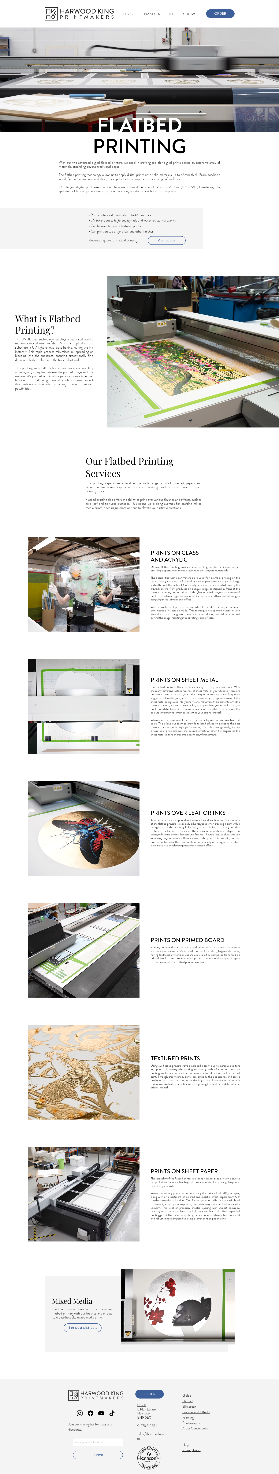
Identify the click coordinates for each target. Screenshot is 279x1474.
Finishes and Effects (196, 1412)
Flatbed (187, 1401)
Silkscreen (189, 1406)
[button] (152, 14)
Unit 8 (141, 1405)
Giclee (186, 1395)
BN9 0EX (144, 1417)
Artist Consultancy (195, 1428)
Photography (191, 1422)
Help (185, 1444)
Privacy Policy (191, 1450)
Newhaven (144, 1413)
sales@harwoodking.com (152, 1435)
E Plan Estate (146, 1409)
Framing (188, 1417)
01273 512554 (147, 1425)
